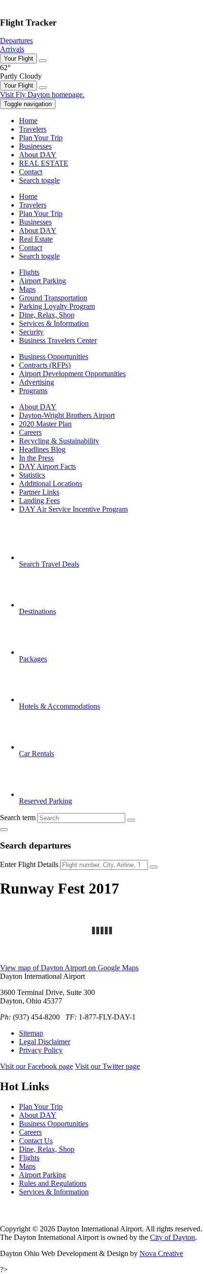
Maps (27, 289)
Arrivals (12, 49)
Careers (30, 432)
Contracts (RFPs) (45, 365)
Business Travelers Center (58, 340)
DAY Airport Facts (47, 466)
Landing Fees (39, 501)
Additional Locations (50, 483)
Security (31, 332)
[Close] (42, 60)
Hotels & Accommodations (59, 706)
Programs (33, 391)
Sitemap (31, 1033)
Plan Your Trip (41, 1106)
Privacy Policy (41, 1050)
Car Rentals (36, 754)
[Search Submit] (131, 820)
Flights (29, 272)
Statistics (32, 475)
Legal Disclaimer (44, 1042)
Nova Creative (161, 1253)
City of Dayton (172, 1237)
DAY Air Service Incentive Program (73, 509)
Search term (18, 817)
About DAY (37, 407)
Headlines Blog (42, 449)
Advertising (36, 382)
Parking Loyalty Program (57, 306)
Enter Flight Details (29, 864)
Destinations (37, 611)
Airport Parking (42, 281)
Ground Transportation (53, 298)
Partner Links (39, 492)
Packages (33, 659)
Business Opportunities (53, 356)
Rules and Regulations (52, 1183)
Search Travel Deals (49, 564)
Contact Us (36, 1141)
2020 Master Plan (45, 424)
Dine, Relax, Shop (46, 315)
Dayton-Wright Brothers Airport (67, 415)
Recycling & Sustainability (59, 441)
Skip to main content (31, 4)
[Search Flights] (154, 867)
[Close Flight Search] (4, 829)
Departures (16, 40)
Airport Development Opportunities (72, 374)
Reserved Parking (45, 801)
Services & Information (54, 323)
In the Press (36, 458)
